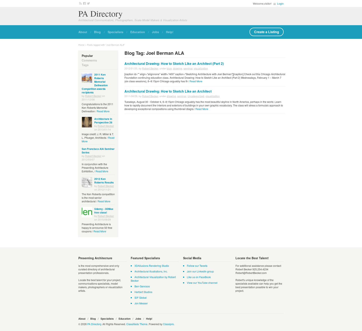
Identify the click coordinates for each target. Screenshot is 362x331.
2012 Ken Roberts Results (104, 180)
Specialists (115, 32)
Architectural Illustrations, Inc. (151, 271)
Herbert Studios (143, 292)
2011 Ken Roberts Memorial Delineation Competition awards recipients (95, 83)
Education (137, 32)
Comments (89, 60)
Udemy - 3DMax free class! (103, 210)
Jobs (155, 32)
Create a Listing (266, 31)
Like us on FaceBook (199, 277)
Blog (97, 32)
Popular (87, 56)
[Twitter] (87, 3)
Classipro (168, 324)
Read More (196, 81)
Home (81, 44)
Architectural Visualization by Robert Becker (153, 278)
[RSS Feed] (79, 3)
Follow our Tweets (197, 265)
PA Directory (100, 13)
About (82, 32)
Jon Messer (141, 303)
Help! (169, 32)
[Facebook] (83, 3)
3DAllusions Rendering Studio (151, 265)
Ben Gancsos (142, 286)
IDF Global (140, 297)
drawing (177, 68)
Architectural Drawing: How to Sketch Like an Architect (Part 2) (174, 63)
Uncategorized (195, 96)
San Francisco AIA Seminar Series (98, 150)
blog (169, 68)
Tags (85, 65)
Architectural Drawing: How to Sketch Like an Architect (168, 91)
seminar (188, 68)
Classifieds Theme (136, 324)
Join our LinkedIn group (200, 271)
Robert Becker (150, 68)
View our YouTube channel (202, 282)
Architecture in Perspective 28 (103, 120)
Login (280, 3)
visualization (201, 68)
